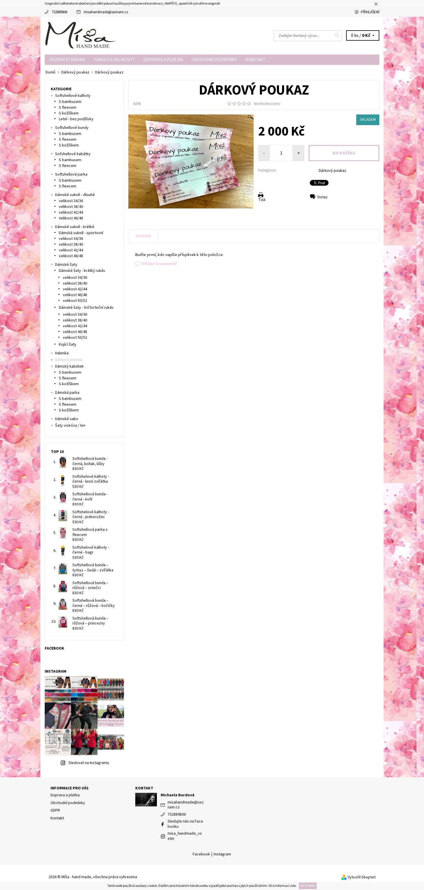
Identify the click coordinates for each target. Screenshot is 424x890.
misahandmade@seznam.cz (106, 12)
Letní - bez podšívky (76, 119)
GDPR (55, 810)
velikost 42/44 (71, 212)
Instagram (222, 854)
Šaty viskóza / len (70, 425)
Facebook (201, 854)
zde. (293, 885)
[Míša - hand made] (81, 35)
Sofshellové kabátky (73, 154)
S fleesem (67, 107)
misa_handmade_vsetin (185, 836)
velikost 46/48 (71, 256)
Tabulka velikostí (114, 60)
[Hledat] (337, 35)
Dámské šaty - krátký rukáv (82, 271)
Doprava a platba (163, 60)
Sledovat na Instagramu (88, 763)
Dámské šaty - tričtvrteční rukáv (86, 308)
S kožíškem (69, 113)
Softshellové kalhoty (73, 96)
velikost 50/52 (75, 301)
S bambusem (70, 102)
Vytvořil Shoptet (362, 877)
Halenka (62, 353)
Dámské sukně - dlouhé (75, 195)
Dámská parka (67, 393)
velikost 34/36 (71, 201)
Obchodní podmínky (214, 60)
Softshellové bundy (72, 128)
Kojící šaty (67, 344)
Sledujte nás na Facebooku (185, 824)
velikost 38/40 (71, 207)
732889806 (59, 12)
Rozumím (307, 885)
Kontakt (255, 60)
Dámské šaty (66, 265)
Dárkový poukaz (332, 171)
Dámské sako (66, 419)
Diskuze (143, 236)
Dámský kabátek (69, 366)
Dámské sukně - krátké (74, 227)
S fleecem (67, 166)
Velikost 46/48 (71, 218)
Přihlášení (370, 12)
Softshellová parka (71, 174)
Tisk (262, 200)
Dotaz (323, 197)
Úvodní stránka (67, 60)
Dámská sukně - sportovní (81, 233)
